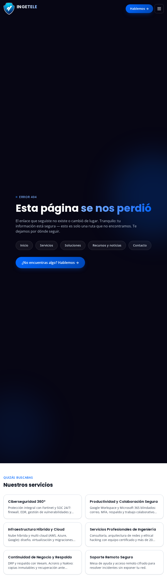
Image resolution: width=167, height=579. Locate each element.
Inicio (24, 245)
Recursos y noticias (107, 245)
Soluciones (73, 245)
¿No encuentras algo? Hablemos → (50, 262)
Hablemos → (139, 9)
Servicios (46, 245)
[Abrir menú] (159, 8)
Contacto (140, 245)
